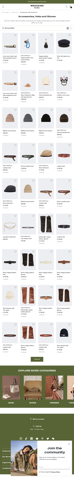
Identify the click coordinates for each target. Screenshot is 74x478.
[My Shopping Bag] (70, 7)
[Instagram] (21, 438)
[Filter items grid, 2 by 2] (71, 28)
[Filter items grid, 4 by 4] (68, 28)
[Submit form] (69, 468)
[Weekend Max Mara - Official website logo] (37, 6)
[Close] (69, 444)
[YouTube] (37, 438)
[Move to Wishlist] (15, 35)
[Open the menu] (3, 7)
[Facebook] (31, 438)
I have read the (50, 472)
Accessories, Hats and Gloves (28, 12)
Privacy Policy (55, 472)
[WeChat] (53, 438)
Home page (5, 12)
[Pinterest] (42, 438)
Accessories (14, 12)
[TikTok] (26, 438)
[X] (48, 438)
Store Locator (38, 419)
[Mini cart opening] (73, 6)
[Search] (67, 7)
